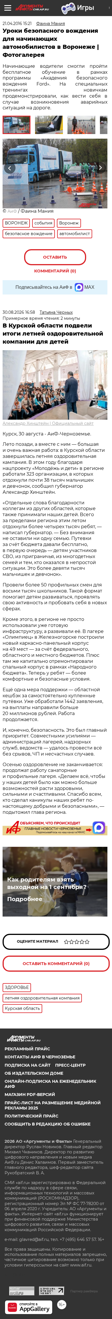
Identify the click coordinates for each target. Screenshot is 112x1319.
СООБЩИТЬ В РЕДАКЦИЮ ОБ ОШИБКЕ (47, 1124)
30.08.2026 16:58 (19, 312)
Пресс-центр (70, 1065)
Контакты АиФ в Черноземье (40, 1057)
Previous (9, 168)
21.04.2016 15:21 (17, 23)
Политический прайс (31, 1116)
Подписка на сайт (28, 1065)
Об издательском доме (34, 1073)
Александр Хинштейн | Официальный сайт (48, 423)
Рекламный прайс (27, 1048)
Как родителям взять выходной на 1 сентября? (47, 883)
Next (100, 168)
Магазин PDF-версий (30, 1094)
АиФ (12, 211)
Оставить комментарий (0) (55, 260)
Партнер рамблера (84, 1291)
